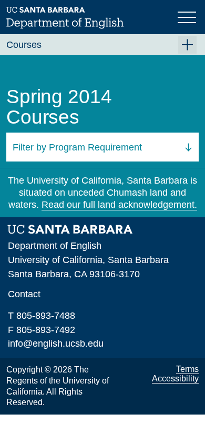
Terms (187, 369)
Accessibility (175, 378)
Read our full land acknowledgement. (119, 204)
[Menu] (188, 16)
